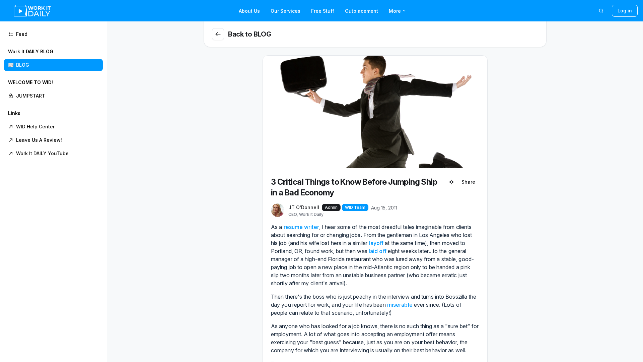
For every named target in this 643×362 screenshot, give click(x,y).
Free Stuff (322, 11)
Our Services (285, 11)
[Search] (601, 10)
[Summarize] (451, 182)
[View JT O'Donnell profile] (277, 210)
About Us (249, 11)
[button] (53, 58)
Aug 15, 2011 (384, 207)
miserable (400, 304)
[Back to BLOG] (218, 34)
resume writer (301, 227)
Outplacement (361, 11)
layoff (376, 243)
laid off (377, 251)
